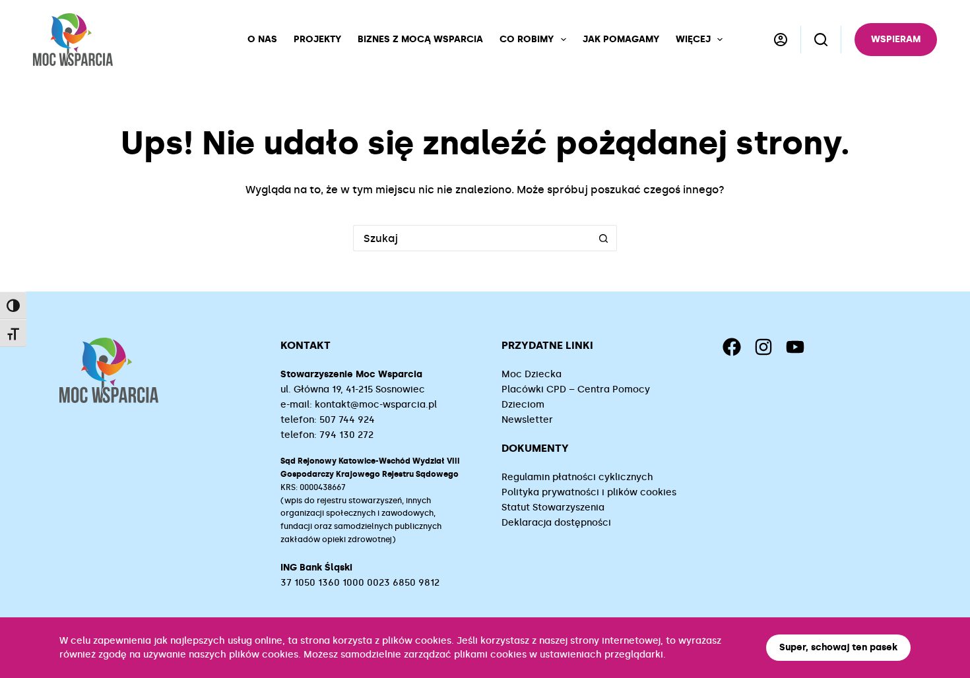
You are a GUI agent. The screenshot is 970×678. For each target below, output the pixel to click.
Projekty (317, 39)
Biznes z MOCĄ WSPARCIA (420, 39)
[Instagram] (763, 347)
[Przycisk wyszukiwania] (604, 238)
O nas (262, 39)
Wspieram (896, 39)
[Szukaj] (820, 39)
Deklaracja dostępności (556, 522)
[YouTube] (795, 347)
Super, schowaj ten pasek (838, 647)
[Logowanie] (780, 39)
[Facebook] (732, 347)
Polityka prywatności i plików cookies (588, 492)
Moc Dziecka (531, 374)
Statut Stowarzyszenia (552, 507)
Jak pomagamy (621, 39)
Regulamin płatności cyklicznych (577, 477)
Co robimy (527, 39)
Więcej (693, 39)
